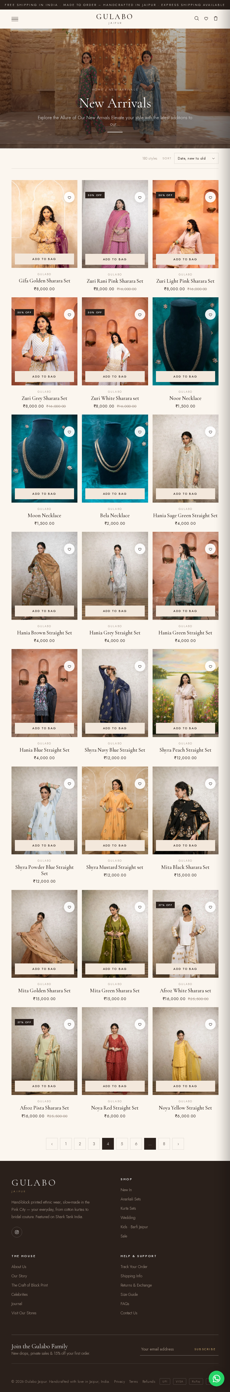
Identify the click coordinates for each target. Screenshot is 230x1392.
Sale (124, 1236)
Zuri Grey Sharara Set (44, 398)
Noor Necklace (185, 398)
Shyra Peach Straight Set (185, 750)
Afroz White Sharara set (185, 991)
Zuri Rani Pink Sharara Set (115, 281)
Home (98, 90)
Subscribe (205, 1349)
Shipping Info (131, 1276)
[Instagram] (17, 1232)
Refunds (148, 1381)
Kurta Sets (128, 1208)
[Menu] (15, 19)
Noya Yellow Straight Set (185, 1108)
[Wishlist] (206, 19)
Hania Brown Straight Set (44, 633)
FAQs (125, 1303)
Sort (167, 158)
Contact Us (129, 1313)
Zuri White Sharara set (115, 398)
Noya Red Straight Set (115, 1108)
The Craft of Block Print (30, 1285)
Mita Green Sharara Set (115, 991)
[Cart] (216, 19)
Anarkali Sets (131, 1199)
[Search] (196, 19)
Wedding (128, 1217)
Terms (133, 1381)
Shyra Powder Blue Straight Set (44, 870)
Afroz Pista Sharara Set (44, 1108)
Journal (17, 1303)
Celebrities (20, 1294)
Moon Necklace (44, 515)
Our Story (19, 1276)
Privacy (119, 1381)
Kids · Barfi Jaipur (134, 1227)
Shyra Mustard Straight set (114, 867)
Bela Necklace (115, 515)
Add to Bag (44, 259)
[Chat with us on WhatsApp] (216, 1378)
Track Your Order (134, 1266)
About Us (19, 1266)
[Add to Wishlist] (69, 197)
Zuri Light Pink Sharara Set (185, 281)
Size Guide (129, 1294)
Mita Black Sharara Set (185, 867)
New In (126, 1190)
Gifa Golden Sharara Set (44, 281)
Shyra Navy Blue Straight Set (115, 750)
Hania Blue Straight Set (45, 750)
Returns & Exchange (136, 1285)
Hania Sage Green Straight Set (185, 515)
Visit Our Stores (24, 1313)
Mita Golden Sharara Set (44, 991)
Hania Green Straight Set (185, 633)
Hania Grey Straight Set (115, 633)
